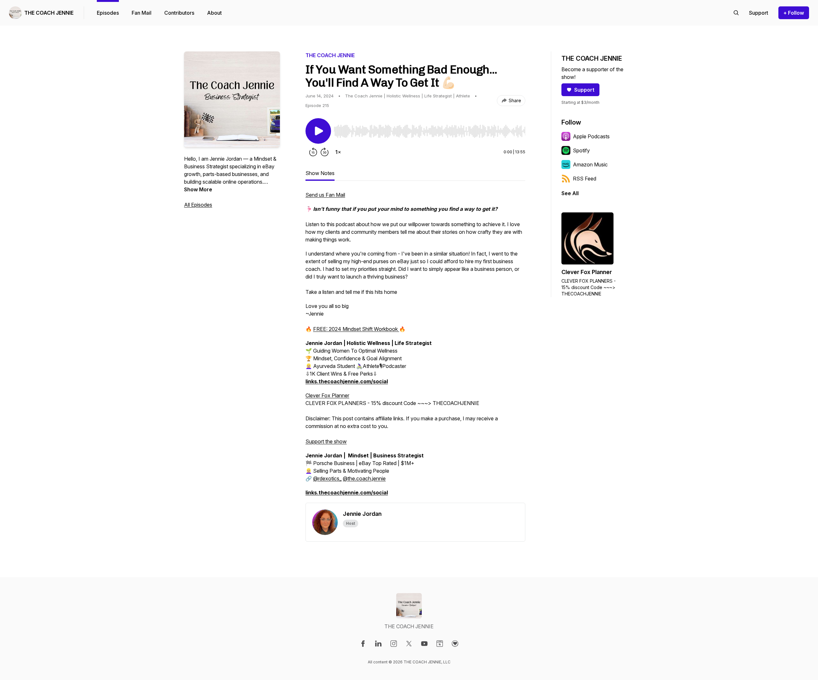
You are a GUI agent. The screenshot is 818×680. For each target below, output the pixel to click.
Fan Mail (141, 13)
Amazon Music (590, 164)
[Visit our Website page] (439, 643)
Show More (198, 189)
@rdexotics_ (327, 478)
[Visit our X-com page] (409, 643)
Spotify (581, 150)
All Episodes (198, 205)
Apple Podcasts (591, 136)
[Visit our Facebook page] (363, 643)
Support (584, 90)
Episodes (108, 13)
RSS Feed (584, 178)
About (214, 13)
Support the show (326, 441)
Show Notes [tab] (320, 173)
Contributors (179, 13)
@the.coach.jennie (364, 478)
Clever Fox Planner (327, 395)
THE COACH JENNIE (48, 13)
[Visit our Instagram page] (393, 643)
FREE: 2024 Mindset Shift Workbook (356, 329)
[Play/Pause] (318, 131)
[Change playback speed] (338, 152)
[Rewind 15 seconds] (313, 152)
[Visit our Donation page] (455, 643)
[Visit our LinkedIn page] (378, 643)
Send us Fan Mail (325, 195)
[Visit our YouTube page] (424, 643)
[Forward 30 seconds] (324, 152)
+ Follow (793, 13)
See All (570, 193)
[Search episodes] (736, 13)
